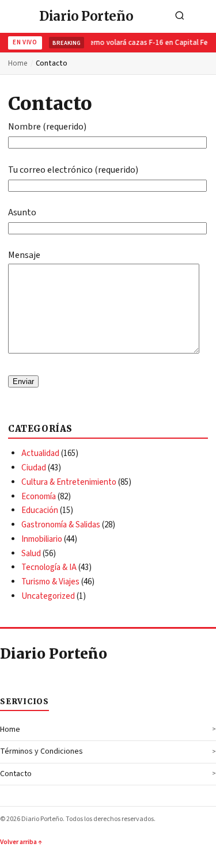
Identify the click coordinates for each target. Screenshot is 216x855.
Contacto (16, 774)
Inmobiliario (41, 539)
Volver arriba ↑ (21, 842)
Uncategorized (48, 596)
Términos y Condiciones (41, 751)
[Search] (179, 16)
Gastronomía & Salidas (60, 525)
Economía (38, 497)
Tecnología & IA (49, 567)
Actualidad (40, 453)
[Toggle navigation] (204, 16)
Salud (31, 554)
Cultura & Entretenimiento (68, 482)
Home (17, 63)
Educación (39, 510)
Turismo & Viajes (50, 582)
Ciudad (33, 468)
